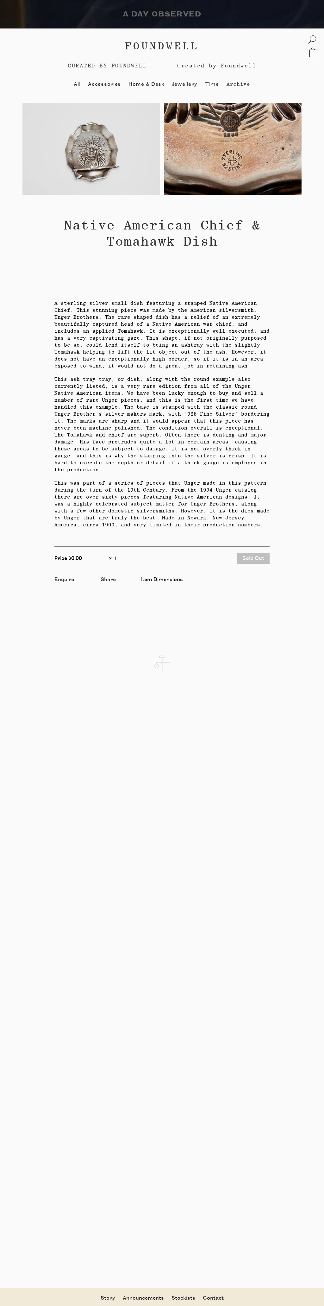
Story (108, 1298)
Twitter (110, 587)
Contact (213, 1298)
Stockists (183, 1298)
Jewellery (184, 84)
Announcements (143, 1298)
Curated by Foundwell (107, 65)
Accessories (104, 84)
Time (212, 84)
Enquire (64, 579)
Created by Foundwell (216, 65)
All (77, 84)
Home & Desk (146, 84)
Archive (238, 84)
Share (108, 579)
